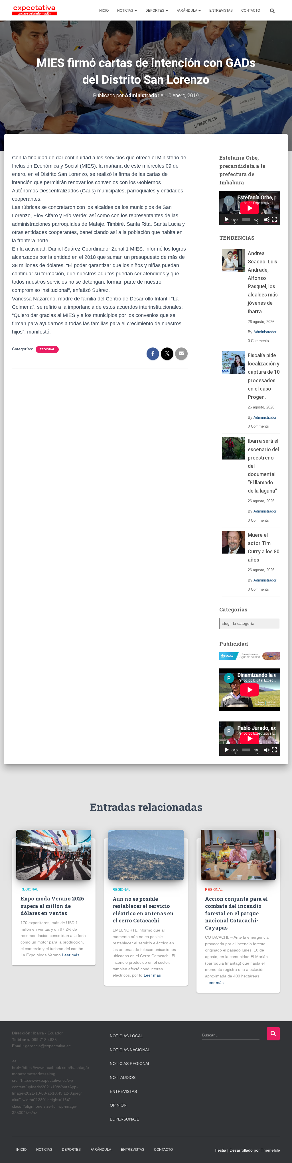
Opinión (118, 1105)
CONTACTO (250, 11)
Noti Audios (122, 1077)
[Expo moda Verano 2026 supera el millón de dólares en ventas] (53, 854)
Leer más (70, 955)
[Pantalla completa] (274, 219)
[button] (135, 11)
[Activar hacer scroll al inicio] (280, 1151)
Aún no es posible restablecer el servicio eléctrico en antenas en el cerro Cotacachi (143, 909)
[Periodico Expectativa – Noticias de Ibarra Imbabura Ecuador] (34, 10)
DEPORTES (155, 11)
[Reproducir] (227, 219)
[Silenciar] (267, 219)
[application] (249, 208)
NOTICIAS (125, 11)
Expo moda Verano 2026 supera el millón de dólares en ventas (52, 905)
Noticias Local (126, 1036)
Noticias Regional (130, 1063)
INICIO (103, 11)
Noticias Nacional (130, 1050)
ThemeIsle (270, 1150)
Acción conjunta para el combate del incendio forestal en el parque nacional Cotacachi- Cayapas (236, 913)
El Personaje (124, 1119)
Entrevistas (123, 1091)
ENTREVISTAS (221, 11)
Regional (47, 349)
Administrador (265, 332)
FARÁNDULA (187, 11)
